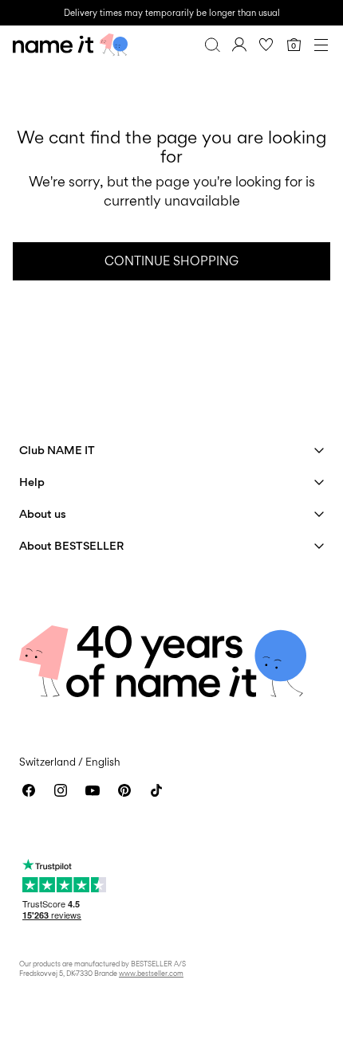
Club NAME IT (57, 450)
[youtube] (92, 790)
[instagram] (60, 790)
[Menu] (320, 44)
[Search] (212, 44)
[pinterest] (124, 790)
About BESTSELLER (71, 545)
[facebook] (28, 790)
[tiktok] (156, 790)
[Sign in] (239, 44)
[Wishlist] (266, 44)
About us (42, 513)
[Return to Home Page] (70, 44)
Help (32, 481)
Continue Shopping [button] (171, 260)
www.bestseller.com (151, 973)
